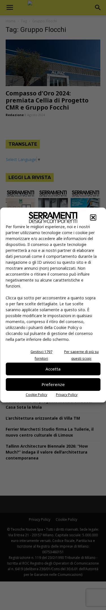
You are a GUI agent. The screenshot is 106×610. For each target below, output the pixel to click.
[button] (93, 217)
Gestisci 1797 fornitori (41, 355)
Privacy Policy (66, 394)
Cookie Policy (36, 394)
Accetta (53, 369)
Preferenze (53, 384)
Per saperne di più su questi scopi (81, 355)
